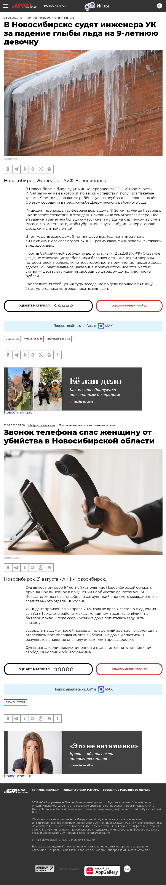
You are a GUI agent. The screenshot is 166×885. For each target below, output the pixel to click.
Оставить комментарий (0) (129, 305)
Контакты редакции (45, 790)
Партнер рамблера (69, 869)
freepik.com (12, 557)
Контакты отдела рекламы (81, 790)
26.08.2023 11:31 (13, 17)
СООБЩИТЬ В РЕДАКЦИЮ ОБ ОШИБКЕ (126, 790)
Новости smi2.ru (18, 412)
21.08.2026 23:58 (14, 425)
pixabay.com (12, 158)
